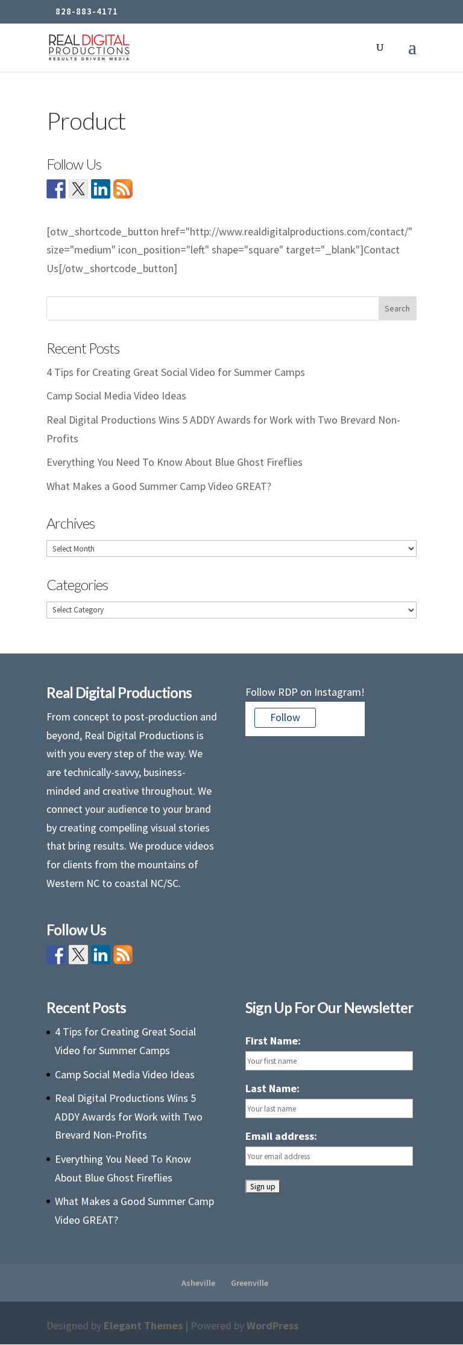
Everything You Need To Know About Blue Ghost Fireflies (174, 462)
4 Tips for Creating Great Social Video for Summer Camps (175, 372)
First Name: (273, 1041)
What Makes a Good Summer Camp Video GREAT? (158, 486)
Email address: (281, 1136)
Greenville (249, 1282)
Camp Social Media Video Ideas (116, 395)
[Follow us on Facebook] (56, 189)
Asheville (198, 1282)
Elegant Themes (143, 1325)
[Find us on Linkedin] (100, 189)
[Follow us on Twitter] (78, 189)
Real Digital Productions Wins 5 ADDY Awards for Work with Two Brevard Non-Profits (129, 1116)
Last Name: (272, 1088)
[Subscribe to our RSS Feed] (123, 189)
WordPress (272, 1325)
